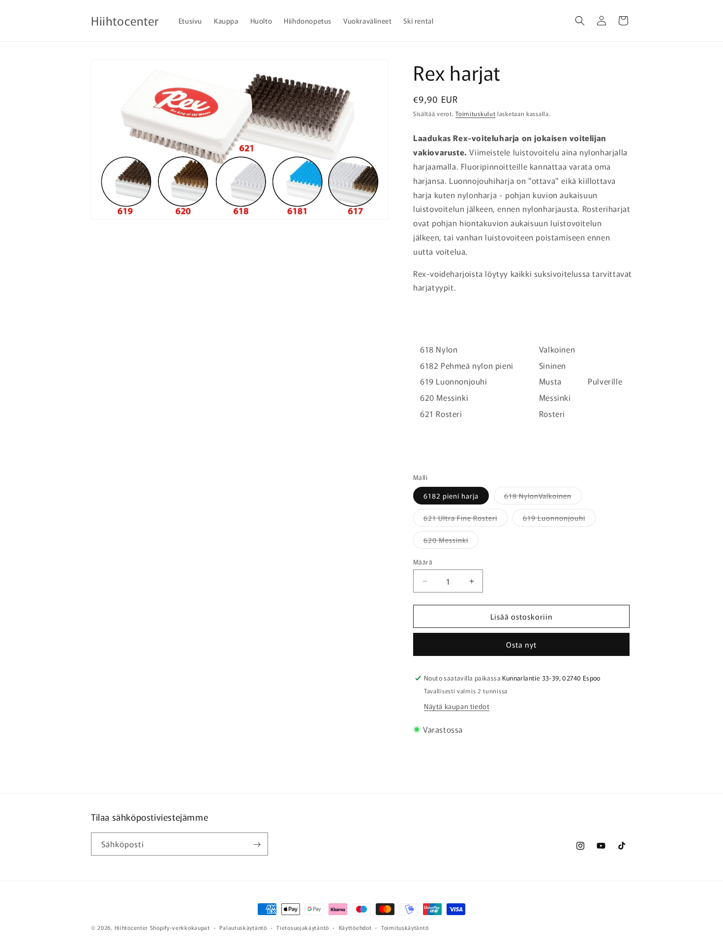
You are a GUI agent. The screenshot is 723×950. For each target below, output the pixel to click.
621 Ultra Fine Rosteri (465, 519)
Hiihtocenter (131, 927)
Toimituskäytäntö (404, 927)
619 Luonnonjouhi (559, 519)
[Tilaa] (257, 844)
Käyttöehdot (355, 927)
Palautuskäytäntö (243, 927)
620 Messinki (451, 541)
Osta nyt (521, 644)
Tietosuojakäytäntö (302, 927)
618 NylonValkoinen (543, 497)
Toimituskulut (475, 113)
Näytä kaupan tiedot (456, 706)
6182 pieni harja (451, 496)
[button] (580, 20)
